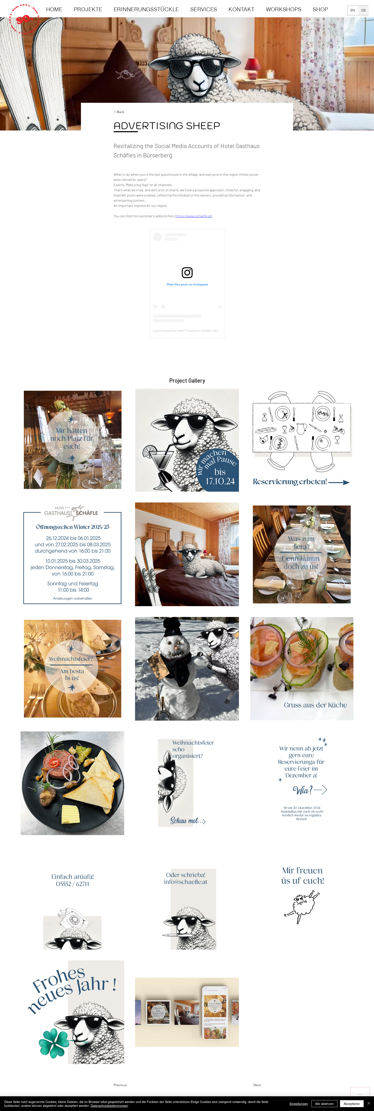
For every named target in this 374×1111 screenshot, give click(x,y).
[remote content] (187, 283)
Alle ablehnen (324, 1103)
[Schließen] (368, 1104)
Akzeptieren (352, 1103)
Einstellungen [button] (299, 1103)
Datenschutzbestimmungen (109, 1105)
